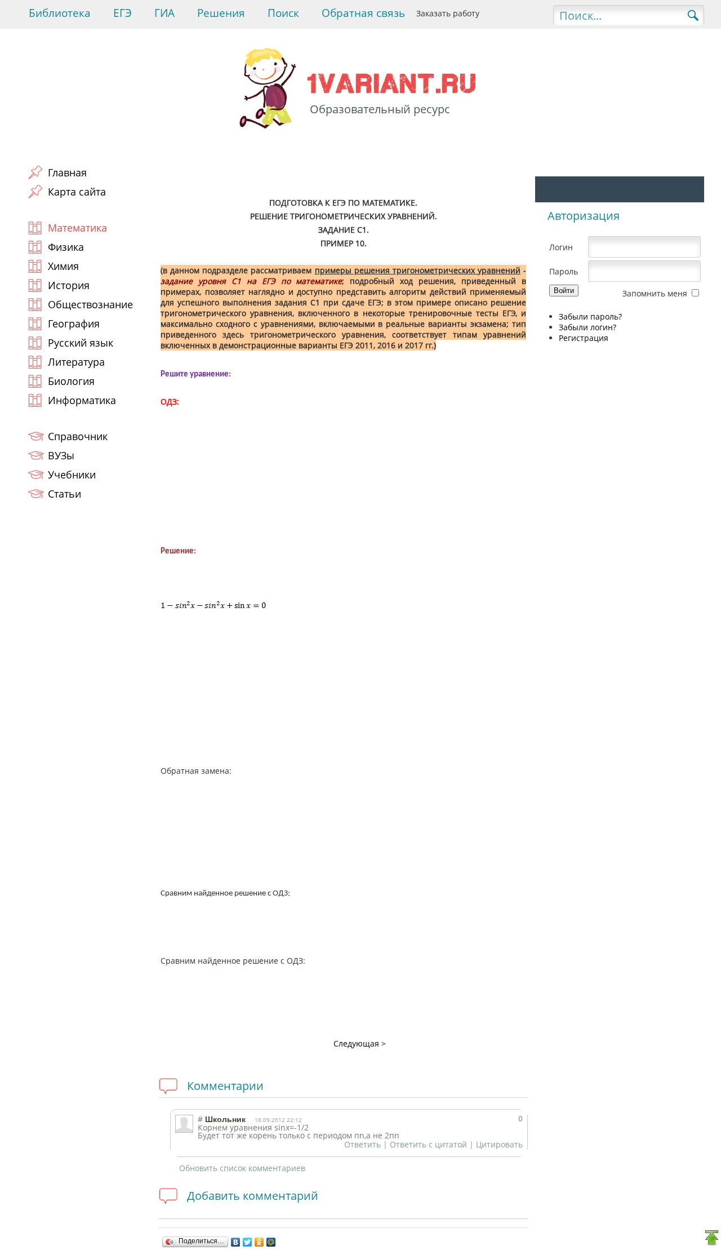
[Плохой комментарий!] (490, 1119)
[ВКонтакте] (236, 1242)
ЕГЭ (122, 13)
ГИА (164, 13)
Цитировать (499, 1144)
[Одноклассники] (259, 1242)
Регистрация (583, 338)
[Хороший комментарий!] (479, 1119)
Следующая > (359, 1043)
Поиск (283, 13)
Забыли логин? (587, 327)
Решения (221, 13)
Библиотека (60, 13)
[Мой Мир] (271, 1242)
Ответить (362, 1144)
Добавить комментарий (252, 1195)
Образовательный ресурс (380, 109)
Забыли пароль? (590, 316)
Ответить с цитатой (428, 1144)
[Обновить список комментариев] (273, 1086)
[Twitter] (247, 1242)
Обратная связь (363, 13)
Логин (561, 247)
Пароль (563, 271)
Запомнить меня (654, 293)
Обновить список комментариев (242, 1168)
